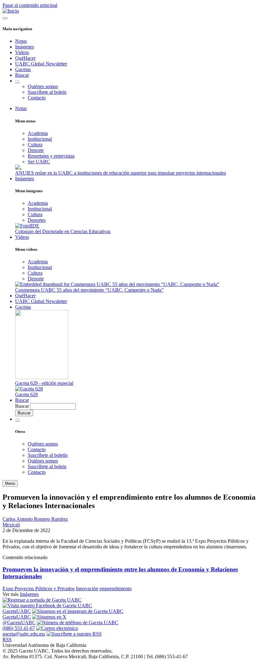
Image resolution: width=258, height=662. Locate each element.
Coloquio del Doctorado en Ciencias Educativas (62, 231)
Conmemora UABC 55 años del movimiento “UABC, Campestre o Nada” (89, 290)
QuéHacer (25, 58)
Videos (22, 52)
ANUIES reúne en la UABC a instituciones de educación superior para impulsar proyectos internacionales (120, 173)
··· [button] (17, 80)
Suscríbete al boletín (48, 455)
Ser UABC (39, 161)
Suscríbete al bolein (47, 92)
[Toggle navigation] (5, 18)
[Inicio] (11, 11)
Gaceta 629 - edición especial (44, 383)
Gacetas (23, 69)
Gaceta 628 (26, 394)
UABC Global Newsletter (41, 63)
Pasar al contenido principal (30, 5)
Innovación (87, 588)
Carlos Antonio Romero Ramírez (35, 519)
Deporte (36, 150)
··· (17, 419)
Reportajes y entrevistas (51, 156)
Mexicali (11, 524)
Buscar (22, 75)
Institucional (40, 139)
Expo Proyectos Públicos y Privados (39, 588)
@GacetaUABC (19, 622)
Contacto (37, 97)
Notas (21, 41)
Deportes (37, 220)
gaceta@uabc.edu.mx (24, 634)
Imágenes (24, 46)
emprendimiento (115, 588)
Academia (38, 133)
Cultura (35, 144)
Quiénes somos (43, 86)
